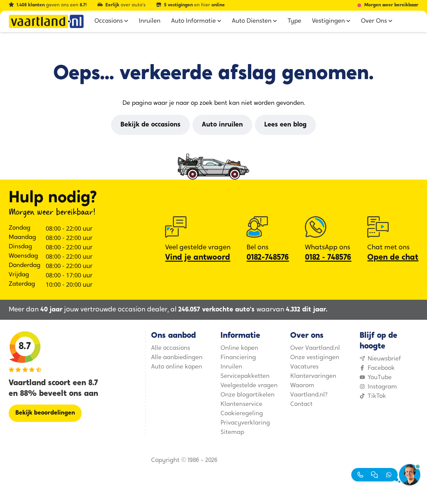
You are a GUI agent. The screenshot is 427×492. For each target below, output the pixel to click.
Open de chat (392, 258)
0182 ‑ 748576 (328, 258)
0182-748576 (268, 258)
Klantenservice (241, 405)
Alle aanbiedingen (176, 358)
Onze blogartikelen (248, 395)
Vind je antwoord (197, 258)
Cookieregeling (242, 414)
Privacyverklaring (245, 423)
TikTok (377, 397)
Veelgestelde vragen (249, 386)
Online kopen (239, 348)
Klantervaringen (313, 377)
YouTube (380, 378)
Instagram (382, 387)
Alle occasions (170, 348)
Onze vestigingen (314, 358)
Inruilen (231, 367)
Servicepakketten (245, 377)
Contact (301, 405)
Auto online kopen (176, 367)
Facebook (381, 368)
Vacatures (304, 367)
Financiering (238, 358)
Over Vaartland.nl (315, 348)
